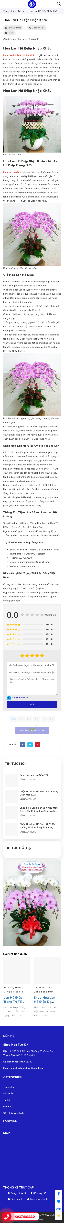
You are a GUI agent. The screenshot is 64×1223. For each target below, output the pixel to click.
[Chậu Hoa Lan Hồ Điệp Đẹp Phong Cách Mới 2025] (11, 792)
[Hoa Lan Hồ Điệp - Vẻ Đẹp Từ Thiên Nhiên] (32, 3)
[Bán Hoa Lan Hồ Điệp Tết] (11, 775)
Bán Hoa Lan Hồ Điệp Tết (34, 775)
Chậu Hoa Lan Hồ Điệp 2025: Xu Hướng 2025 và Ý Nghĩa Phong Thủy (37, 827)
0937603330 (25, 1216)
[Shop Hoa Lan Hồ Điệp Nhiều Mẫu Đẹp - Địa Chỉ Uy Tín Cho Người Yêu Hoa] (11, 808)
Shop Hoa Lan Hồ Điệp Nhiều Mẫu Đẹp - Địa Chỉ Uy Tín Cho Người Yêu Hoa (39, 811)
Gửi (32, 704)
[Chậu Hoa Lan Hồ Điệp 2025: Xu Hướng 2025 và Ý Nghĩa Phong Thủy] (11, 824)
